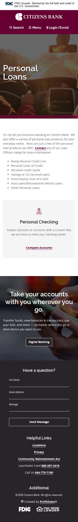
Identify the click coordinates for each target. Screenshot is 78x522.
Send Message (39, 422)
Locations (39, 445)
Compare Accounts (39, 248)
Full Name (14, 379)
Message (13, 404)
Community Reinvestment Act (39, 459)
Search (18, 28)
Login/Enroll (59, 28)
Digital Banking (40, 342)
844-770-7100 (44, 472)
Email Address (16, 392)
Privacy (39, 452)
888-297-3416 (50, 466)
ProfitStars (47, 502)
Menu (36, 28)
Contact (41, 148)
